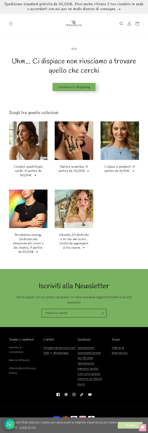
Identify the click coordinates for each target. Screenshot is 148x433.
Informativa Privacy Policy (22, 370)
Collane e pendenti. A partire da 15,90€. (120, 169)
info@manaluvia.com (59, 348)
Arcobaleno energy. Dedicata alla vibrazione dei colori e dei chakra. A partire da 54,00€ (28, 243)
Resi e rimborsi (19, 360)
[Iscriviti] (102, 313)
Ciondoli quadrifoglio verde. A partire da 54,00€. (28, 171)
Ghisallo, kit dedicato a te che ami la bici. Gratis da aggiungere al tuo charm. (74, 241)
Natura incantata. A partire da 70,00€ (73, 169)
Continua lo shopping (74, 87)
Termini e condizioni (16, 350)
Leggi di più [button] (27, 427)
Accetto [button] (130, 425)
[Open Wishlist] (142, 427)
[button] (11, 24)
